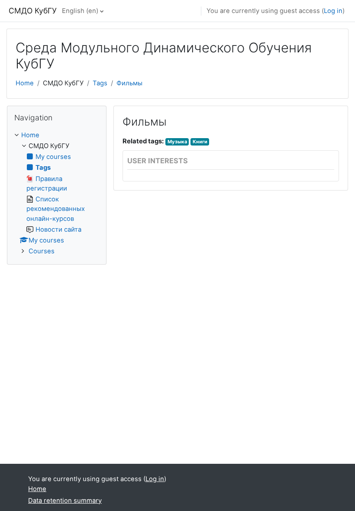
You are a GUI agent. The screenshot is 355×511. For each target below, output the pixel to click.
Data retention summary (65, 501)
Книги (200, 142)
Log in (333, 11)
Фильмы (129, 83)
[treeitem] (56, 193)
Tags (100, 83)
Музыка (177, 142)
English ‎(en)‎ (80, 11)
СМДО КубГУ (33, 10)
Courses (42, 251)
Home (25, 83)
